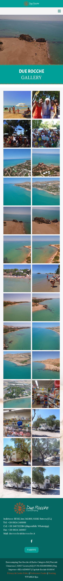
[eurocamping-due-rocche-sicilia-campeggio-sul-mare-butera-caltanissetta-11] (17, 220)
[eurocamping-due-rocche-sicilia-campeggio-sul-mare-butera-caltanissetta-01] (17, 104)
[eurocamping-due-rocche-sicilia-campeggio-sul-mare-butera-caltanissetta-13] (17, 249)
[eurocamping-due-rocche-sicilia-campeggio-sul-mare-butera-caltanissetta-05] (46, 133)
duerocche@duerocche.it (22, 533)
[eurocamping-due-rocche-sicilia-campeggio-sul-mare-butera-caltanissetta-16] (17, 307)
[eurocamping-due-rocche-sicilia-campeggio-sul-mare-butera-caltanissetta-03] (46, 104)
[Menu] (59, 11)
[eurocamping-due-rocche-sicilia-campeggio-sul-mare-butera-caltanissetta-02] (46, 278)
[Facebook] (31, 541)
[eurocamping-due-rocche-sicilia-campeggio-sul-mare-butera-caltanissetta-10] (46, 191)
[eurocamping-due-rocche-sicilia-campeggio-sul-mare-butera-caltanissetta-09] (17, 191)
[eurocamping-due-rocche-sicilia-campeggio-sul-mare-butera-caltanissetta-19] (46, 336)
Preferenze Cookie (38, 573)
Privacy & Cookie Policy (18, 573)
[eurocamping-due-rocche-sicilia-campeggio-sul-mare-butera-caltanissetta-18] (17, 336)
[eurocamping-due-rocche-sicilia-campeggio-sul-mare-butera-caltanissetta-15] (17, 278)
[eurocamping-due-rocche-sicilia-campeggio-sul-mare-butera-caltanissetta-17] (46, 307)
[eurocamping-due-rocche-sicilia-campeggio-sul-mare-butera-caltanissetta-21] (46, 365)
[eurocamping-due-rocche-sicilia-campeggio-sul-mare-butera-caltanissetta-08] (46, 162)
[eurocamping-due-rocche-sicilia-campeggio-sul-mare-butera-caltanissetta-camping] (46, 480)
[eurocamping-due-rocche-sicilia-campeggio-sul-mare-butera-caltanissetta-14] (46, 249)
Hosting (52, 573)
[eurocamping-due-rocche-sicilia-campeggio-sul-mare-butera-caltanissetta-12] (46, 220)
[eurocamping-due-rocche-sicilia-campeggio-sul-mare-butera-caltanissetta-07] (17, 162)
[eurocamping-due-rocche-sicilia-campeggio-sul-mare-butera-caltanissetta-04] (17, 133)
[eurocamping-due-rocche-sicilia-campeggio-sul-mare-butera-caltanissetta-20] (17, 365)
